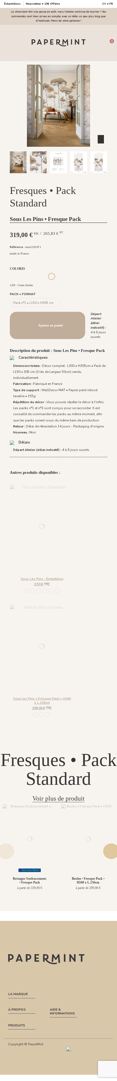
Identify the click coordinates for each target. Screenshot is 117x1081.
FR (111, 4)
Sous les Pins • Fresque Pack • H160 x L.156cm (42, 700)
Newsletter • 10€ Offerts (43, 4)
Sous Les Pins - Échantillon (42, 579)
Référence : (17, 247)
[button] (24, 178)
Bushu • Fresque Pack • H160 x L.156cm (88, 880)
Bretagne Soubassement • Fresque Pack (29, 880)
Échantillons (12, 4)
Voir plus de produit (58, 798)
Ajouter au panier (50, 325)
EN (104, 4)
